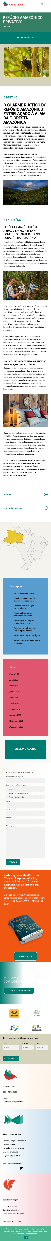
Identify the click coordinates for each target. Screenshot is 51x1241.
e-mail (8, 809)
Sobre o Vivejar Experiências (14, 1140)
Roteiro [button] (7, 494)
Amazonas (7, 26)
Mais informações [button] (12, 507)
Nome (8, 801)
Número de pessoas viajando (14, 777)
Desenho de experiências (13, 1148)
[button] (46, 4)
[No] (48, 1233)
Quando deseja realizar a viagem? (16, 785)
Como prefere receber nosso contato (17, 793)
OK (26, 1237)
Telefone (8, 817)
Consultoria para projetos (13, 1213)
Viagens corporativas (11, 1155)
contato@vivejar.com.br (13, 1101)
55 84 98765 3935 (10, 1092)
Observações (10, 826)
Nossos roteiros (9, 1144)
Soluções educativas (11, 1210)
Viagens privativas (10, 1152)
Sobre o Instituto (10, 1206)
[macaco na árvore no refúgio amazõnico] (26, 62)
